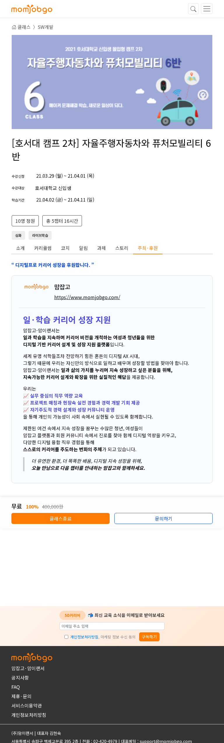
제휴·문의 (21, 696)
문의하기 (163, 518)
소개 (20, 247)
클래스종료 (60, 518)
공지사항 (20, 677)
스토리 (121, 247)
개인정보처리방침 (84, 637)
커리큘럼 (43, 247)
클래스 (23, 26)
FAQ (15, 686)
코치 (65, 247)
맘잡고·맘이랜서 (28, 668)
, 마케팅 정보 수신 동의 (103, 637)
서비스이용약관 (26, 705)
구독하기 (149, 637)
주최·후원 (148, 247)
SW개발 (45, 26)
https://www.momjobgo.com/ (87, 297)
